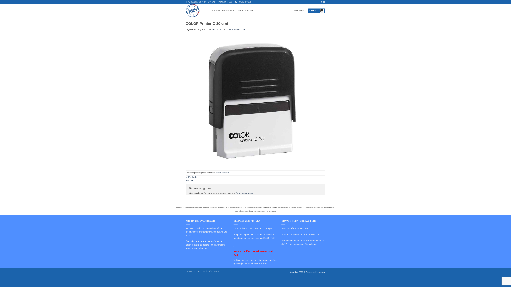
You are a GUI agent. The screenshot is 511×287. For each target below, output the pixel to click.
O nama (239, 11)
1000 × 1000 (217, 29)
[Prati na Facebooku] (319, 2)
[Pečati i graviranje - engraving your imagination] (197, 10)
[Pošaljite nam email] (324, 2)
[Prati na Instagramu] (321, 2)
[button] (316, 11)
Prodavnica (228, 11)
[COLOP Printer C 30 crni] (252, 101)
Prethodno (192, 177)
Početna (216, 11)
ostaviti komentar (222, 173)
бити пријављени (244, 193)
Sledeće (191, 180)
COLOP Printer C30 (235, 29)
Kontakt (249, 11)
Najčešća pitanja (211, 271)
